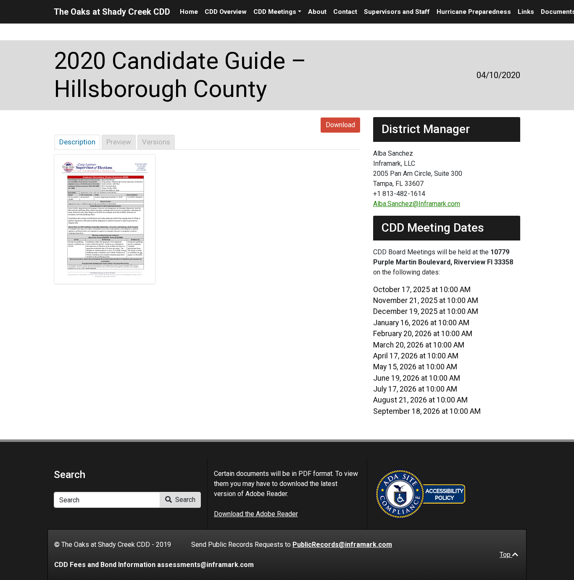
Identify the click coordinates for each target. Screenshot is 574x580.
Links (526, 12)
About (317, 12)
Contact (345, 12)
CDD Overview (226, 12)
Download (340, 125)
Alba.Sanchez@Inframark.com (416, 204)
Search (184, 500)
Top (506, 555)
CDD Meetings (274, 12)
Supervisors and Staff (397, 12)
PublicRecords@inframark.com (342, 545)
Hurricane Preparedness (474, 12)
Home (189, 12)
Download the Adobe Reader (256, 514)
